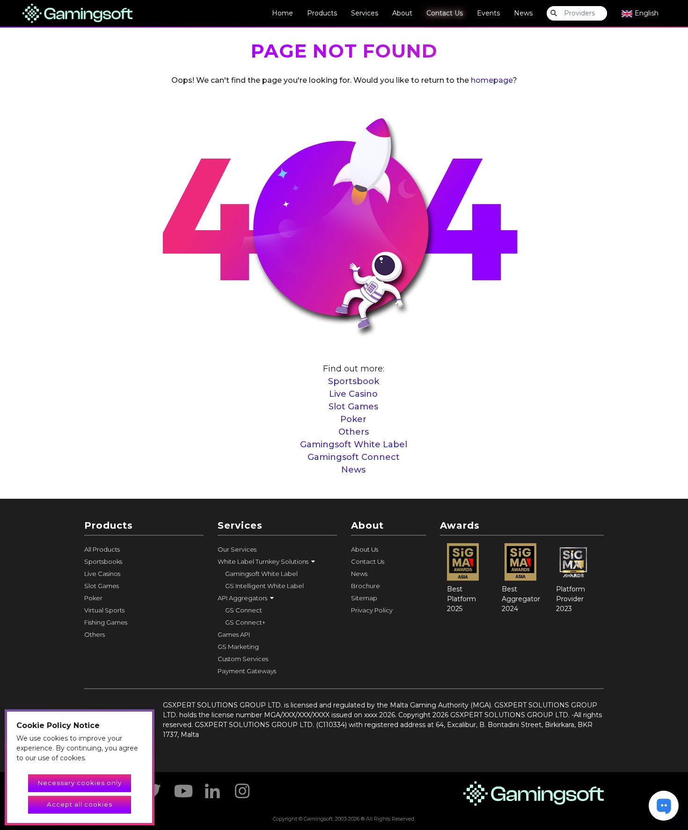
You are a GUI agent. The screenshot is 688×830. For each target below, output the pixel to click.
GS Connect (243, 610)
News (523, 13)
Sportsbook (353, 381)
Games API (234, 634)
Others (353, 432)
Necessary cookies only (80, 782)
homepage (491, 80)
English (646, 13)
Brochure (365, 586)
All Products (102, 549)
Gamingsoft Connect (353, 457)
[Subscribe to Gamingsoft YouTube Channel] (182, 788)
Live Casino (353, 394)
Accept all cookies (79, 804)
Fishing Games (105, 622)
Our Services (237, 549)
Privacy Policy (372, 610)
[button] (277, 561)
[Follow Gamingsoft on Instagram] (242, 788)
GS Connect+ (245, 622)
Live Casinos (102, 573)
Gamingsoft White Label (353, 444)
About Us (364, 549)
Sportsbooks (103, 561)
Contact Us (444, 13)
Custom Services (243, 659)
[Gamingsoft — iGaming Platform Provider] (77, 12)
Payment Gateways (247, 671)
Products (322, 13)
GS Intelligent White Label (264, 586)
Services (364, 13)
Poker (353, 419)
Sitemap (364, 598)
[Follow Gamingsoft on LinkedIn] (212, 788)
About (402, 13)
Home (282, 13)
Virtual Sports (104, 610)
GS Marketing (238, 646)
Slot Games (353, 406)
